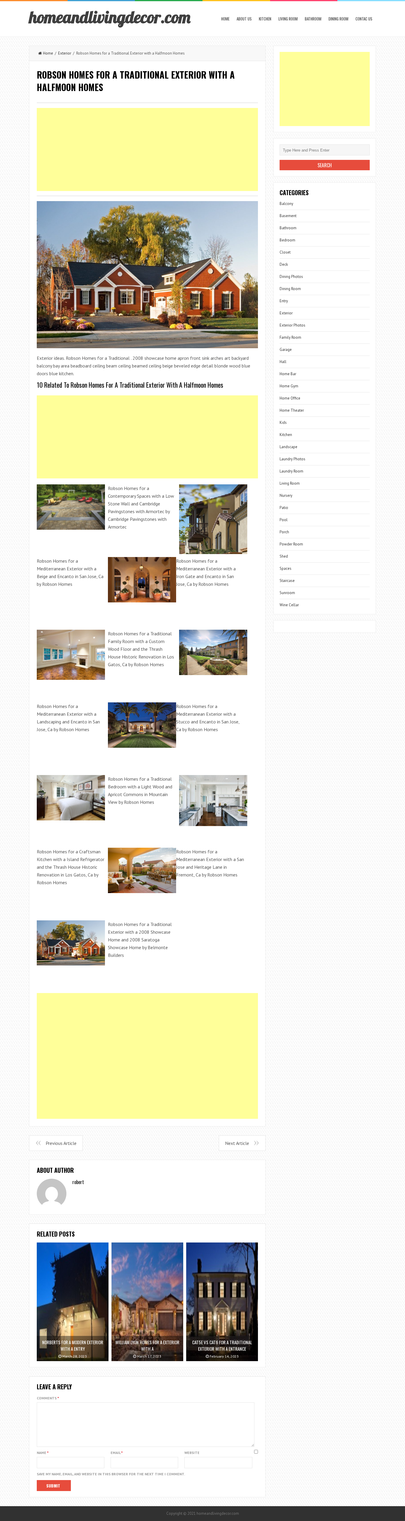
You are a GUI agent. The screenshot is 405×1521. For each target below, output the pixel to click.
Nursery (286, 495)
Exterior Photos (292, 325)
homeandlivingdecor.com (109, 17)
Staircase (287, 580)
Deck (284, 264)
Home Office (290, 398)
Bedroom (287, 240)
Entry (284, 300)
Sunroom (287, 592)
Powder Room (291, 544)
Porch (284, 531)
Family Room (290, 337)
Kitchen (265, 19)
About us (244, 19)
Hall (283, 361)
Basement (288, 215)
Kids (283, 422)
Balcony (286, 203)
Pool (284, 519)
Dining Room (338, 19)
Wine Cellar (289, 604)
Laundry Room (291, 471)
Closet (285, 252)
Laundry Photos (292, 459)
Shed (284, 556)
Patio (284, 507)
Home (225, 19)
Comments (48, 1398)
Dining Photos (291, 276)
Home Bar (288, 373)
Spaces (285, 568)
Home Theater (292, 410)
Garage (286, 349)
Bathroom (313, 19)
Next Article (237, 1143)
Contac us (363, 19)
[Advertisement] (147, 149)
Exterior (64, 53)
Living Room (288, 19)
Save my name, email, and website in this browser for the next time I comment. (111, 1474)
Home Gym (289, 386)
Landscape (288, 446)
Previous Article (61, 1143)
